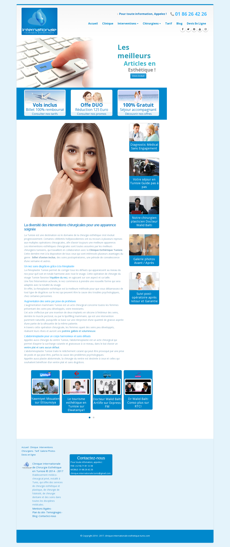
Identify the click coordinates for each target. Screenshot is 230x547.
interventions (127, 23)
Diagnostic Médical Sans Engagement (144, 146)
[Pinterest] (194, 29)
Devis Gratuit (138, 75)
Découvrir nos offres (138, 114)
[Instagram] (205, 29)
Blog (179, 23)
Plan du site (38, 512)
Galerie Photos (47, 451)
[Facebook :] (182, 29)
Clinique (107, 23)
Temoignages (53, 512)
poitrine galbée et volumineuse (78, 331)
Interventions (46, 447)
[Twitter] (188, 29)
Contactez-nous (47, 516)
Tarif (168, 23)
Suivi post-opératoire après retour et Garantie (144, 297)
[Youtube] (199, 29)
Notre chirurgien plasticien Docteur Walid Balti (144, 221)
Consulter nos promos (91, 114)
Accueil (93, 23)
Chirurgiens (151, 23)
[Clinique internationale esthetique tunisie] (39, 21)
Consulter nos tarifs (45, 114)
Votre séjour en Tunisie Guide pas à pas (144, 183)
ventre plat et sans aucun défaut (41, 347)
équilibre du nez (58, 277)
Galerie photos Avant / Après (144, 261)
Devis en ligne (196, 23)
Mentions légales (41, 508)
